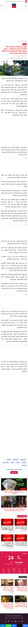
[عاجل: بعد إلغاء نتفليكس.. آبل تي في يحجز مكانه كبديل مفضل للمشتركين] (21, 582)
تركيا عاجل (5, 462)
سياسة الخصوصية (16, 618)
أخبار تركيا (23, 459)
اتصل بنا (21, 618)
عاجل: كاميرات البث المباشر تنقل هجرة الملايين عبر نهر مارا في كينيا (21, 528)
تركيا (12, 462)
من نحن (10, 618)
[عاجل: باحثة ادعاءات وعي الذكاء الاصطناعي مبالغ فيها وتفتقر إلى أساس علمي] (21, 537)
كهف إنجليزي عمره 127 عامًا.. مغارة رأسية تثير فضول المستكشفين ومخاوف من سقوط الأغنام (7, 544)
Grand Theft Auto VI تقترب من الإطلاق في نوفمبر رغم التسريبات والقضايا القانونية (21, 605)
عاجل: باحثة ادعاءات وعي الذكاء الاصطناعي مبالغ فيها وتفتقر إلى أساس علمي (21, 544)
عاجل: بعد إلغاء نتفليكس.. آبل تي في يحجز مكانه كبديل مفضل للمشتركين (21, 589)
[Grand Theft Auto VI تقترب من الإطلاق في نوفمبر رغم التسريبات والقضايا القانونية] (21, 598)
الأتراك (8, 459)
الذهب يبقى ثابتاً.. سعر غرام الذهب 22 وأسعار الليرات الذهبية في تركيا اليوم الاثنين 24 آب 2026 (7, 606)
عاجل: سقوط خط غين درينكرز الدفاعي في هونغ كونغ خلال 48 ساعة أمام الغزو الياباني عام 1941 (7, 529)
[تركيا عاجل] (14, 6)
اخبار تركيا (15, 459)
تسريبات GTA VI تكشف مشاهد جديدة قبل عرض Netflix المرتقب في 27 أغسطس (8, 590)
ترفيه (17, 462)
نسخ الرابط (14, 472)
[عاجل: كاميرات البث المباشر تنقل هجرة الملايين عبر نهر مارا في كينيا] (21, 522)
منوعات (20, 41)
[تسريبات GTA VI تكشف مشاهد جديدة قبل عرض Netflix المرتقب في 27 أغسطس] (7, 582)
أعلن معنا (6, 618)
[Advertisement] (14, 24)
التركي (23, 462)
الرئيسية (24, 41)
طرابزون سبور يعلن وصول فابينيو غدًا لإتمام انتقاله (15, 1)
